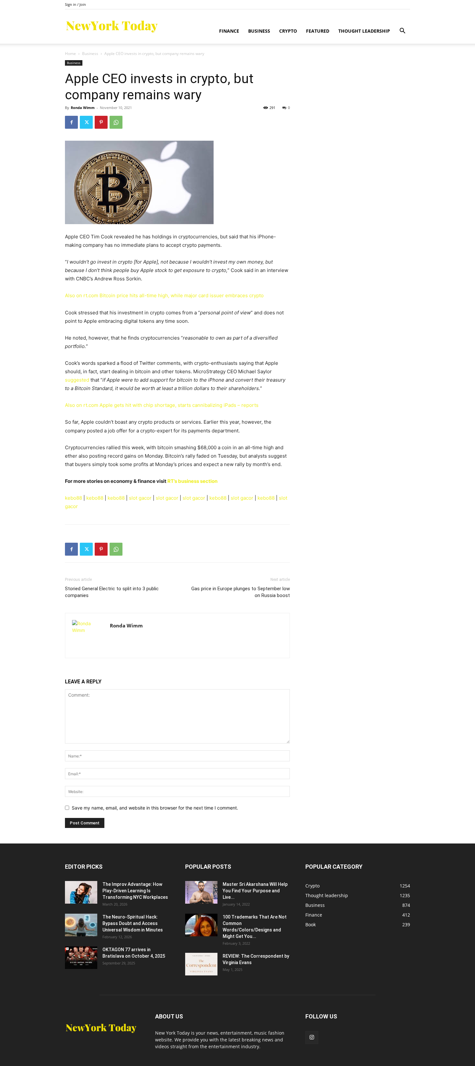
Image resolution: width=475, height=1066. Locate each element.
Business (259, 31)
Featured (317, 31)
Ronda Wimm (83, 107)
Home (70, 53)
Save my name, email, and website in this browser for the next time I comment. (155, 807)
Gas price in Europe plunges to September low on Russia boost (240, 592)
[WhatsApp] (116, 122)
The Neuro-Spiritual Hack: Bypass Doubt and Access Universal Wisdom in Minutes (132, 923)
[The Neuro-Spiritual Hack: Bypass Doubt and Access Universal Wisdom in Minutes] (81, 925)
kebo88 (73, 498)
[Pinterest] (101, 122)
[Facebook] (71, 122)
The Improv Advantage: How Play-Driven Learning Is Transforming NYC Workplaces (135, 891)
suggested (77, 380)
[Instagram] (311, 1037)
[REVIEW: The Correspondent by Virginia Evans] (201, 964)
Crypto (288, 31)
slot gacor (140, 498)
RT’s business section (192, 481)
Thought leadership (364, 31)
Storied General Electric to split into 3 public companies (112, 592)
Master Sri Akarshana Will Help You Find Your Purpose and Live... (255, 891)
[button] (402, 31)
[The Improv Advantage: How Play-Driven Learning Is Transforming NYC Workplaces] (81, 892)
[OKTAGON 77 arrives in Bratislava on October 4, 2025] (81, 957)
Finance (229, 31)
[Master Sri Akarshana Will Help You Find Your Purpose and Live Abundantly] (201, 892)
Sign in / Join (75, 4)
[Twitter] (86, 122)
